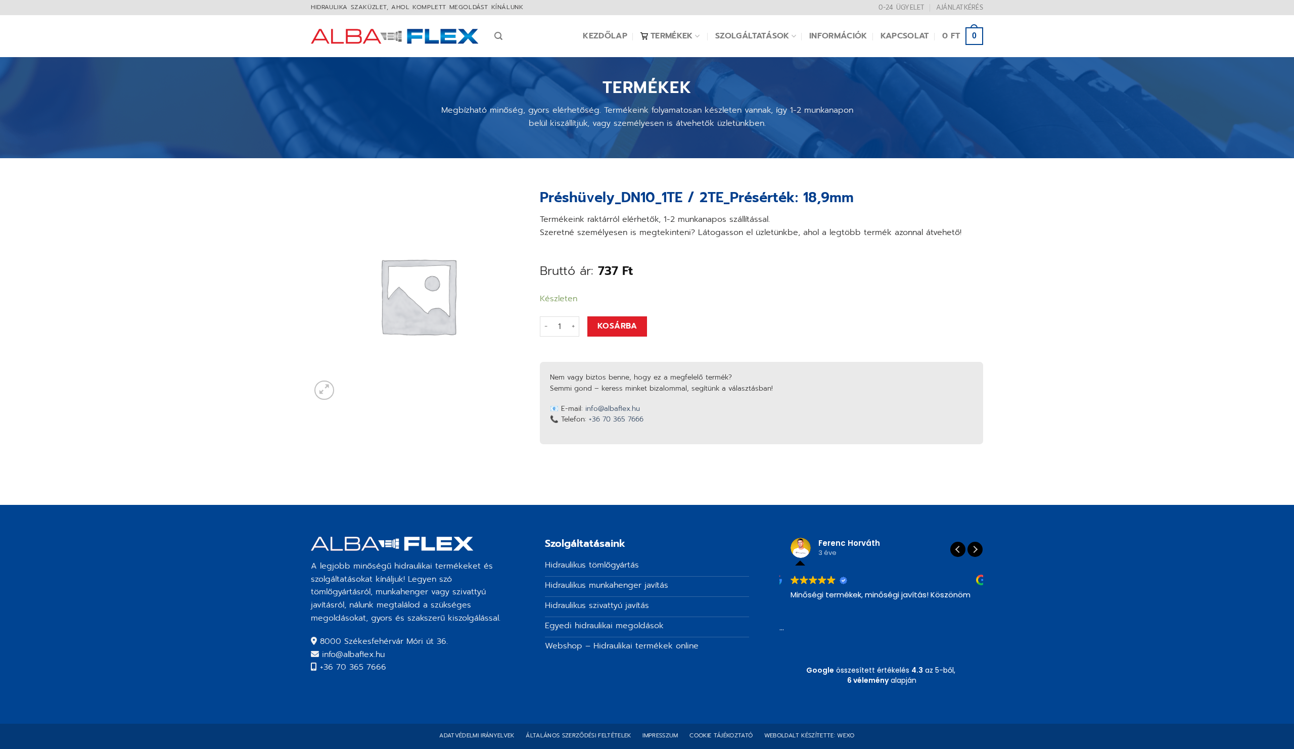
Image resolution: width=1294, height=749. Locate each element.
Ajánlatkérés (959, 7)
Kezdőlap (605, 36)
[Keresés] (498, 36)
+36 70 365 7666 (616, 419)
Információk (838, 36)
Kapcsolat (905, 36)
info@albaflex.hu (612, 408)
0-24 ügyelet (902, 7)
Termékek (672, 36)
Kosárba (617, 326)
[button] (975, 549)
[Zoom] (324, 390)
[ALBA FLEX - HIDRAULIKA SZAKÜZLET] (395, 36)
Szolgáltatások (752, 36)
